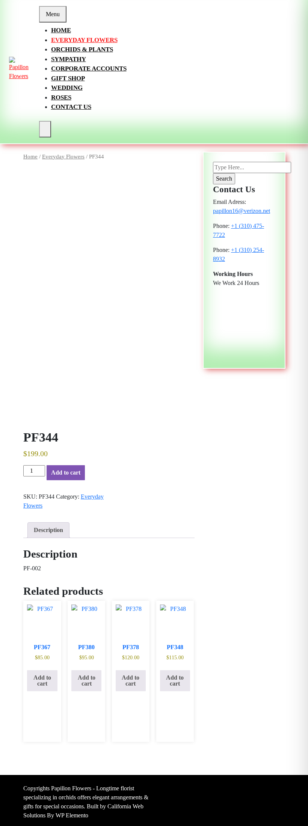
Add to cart (65, 472)
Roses (61, 97)
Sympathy (68, 59)
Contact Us (71, 106)
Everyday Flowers (84, 40)
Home (61, 30)
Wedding (67, 87)
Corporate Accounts (89, 68)
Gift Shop (68, 78)
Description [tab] (48, 530)
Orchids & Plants (82, 49)
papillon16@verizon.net (241, 211)
